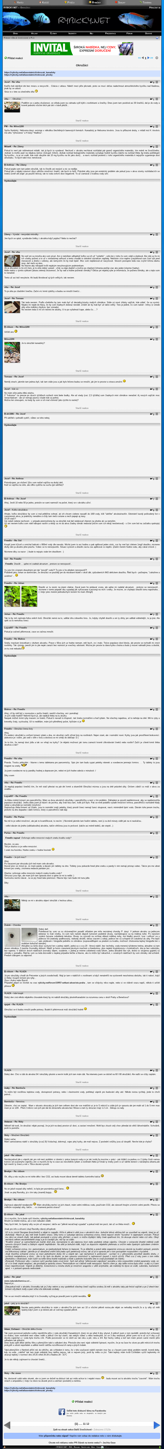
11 (84, 1423)
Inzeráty (72, 33)
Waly (6, 1135)
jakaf (6, 1155)
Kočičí (45, 2)
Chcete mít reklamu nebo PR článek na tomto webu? (75, 1442)
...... (80, 1424)
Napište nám (85, 1447)
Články (53, 33)
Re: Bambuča (18, 1088)
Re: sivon (16, 1373)
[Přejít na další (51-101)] (148, 58)
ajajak (7, 1004)
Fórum (129, 33)
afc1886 (10, 414)
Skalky (121, 2)
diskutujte (117, 1436)
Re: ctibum (16, 1155)
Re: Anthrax (18, 478)
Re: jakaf (20, 1214)
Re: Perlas (19, 817)
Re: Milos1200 (17, 126)
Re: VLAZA (21, 971)
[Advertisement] (82, 206)
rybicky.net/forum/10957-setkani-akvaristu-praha (61, 983)
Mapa (93, 1447)
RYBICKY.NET (10, 7)
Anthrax (10, 165)
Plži (33, 38)
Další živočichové (20, 38)
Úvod (15, 33)
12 (87, 1423)
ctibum (9, 327)
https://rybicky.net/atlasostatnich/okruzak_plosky (28, 75)
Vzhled (98, 1447)
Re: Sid (17, 540)
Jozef (7, 82)
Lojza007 (8, 628)
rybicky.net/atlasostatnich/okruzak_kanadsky (63, 1218)
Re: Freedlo (15, 559)
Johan (7, 614)
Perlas (7, 833)
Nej (91, 33)
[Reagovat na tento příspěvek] (151, 82)
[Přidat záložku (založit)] (4, 1448)
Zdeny (7, 234)
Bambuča (9, 1101)
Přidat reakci (15, 58)
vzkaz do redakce (90, 1436)
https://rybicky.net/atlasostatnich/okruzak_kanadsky (29, 72)
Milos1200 (9, 339)
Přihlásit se (154, 7)
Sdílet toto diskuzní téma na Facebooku (86, 1411)
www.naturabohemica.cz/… (17, 1281)
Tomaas (8, 376)
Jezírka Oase (109, 1442)
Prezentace (110, 33)
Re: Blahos (19, 639)
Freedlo (8, 540)
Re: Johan (19, 583)
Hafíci (19, 2)
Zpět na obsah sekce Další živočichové (72, 1429)
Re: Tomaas (18, 298)
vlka (6, 99)
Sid (6, 559)
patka (7, 1277)
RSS (70, 1447)
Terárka (146, 2)
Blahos (7, 709)
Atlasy (34, 33)
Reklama (77, 1447)
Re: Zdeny (19, 146)
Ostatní (148, 33)
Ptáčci (70, 2)
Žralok (7, 925)
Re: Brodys (21, 1184)
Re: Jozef (15, 287)
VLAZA (7, 993)
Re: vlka (16, 82)
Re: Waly (19, 1121)
